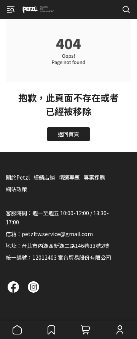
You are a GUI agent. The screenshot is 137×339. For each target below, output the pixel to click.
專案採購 (94, 177)
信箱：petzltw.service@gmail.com (49, 234)
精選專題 (69, 177)
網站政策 (16, 189)
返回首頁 (68, 134)
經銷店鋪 (44, 177)
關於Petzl (18, 177)
